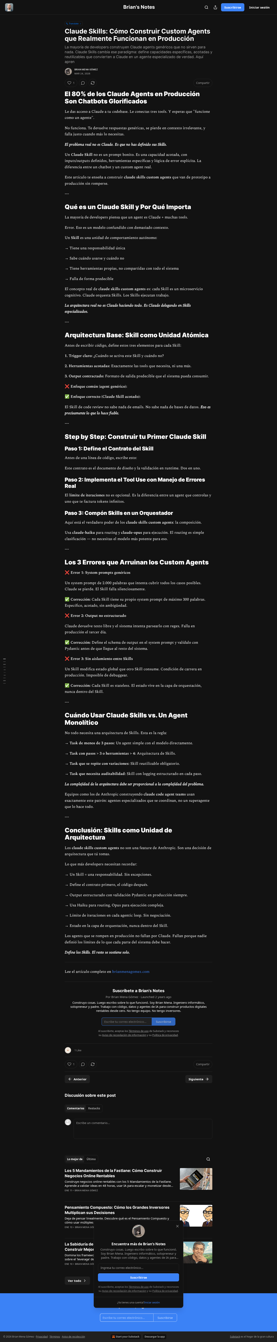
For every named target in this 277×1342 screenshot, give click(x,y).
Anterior (80, 1079)
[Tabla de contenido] (4, 671)
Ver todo (74, 1281)
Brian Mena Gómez (86, 69)
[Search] (206, 7)
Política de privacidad (165, 1291)
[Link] (59, 97)
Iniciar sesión (259, 7)
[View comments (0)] (83, 83)
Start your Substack (127, 1336)
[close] (177, 1226)
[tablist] (83, 1108)
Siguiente (196, 1079)
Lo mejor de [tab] (75, 1159)
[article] (138, 1183)
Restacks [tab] (94, 1108)
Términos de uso (139, 1287)
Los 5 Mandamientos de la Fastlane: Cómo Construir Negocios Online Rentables (113, 1173)
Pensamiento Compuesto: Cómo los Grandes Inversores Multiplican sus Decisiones (117, 1210)
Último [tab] (91, 1159)
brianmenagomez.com (130, 972)
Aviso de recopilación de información (124, 1291)
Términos (54, 1336)
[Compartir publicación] (215, 7)
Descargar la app (155, 1336)
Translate (73, 23)
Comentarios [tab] (75, 1108)
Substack (235, 1336)
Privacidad (42, 1336)
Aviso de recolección (73, 1336)
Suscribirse (232, 7)
